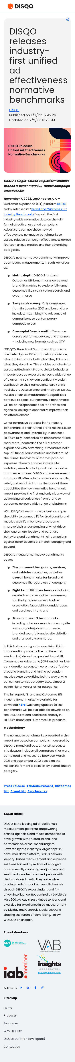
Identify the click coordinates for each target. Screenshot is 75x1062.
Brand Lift (18, 791)
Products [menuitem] (10, 1015)
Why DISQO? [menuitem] (13, 1031)
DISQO (14, 110)
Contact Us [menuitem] (12, 1046)
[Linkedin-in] (20, 987)
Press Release (14, 786)
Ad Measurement (39, 786)
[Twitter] (28, 987)
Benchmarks (37, 791)
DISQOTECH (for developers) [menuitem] (24, 1039)
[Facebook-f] (35, 987)
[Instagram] (42, 987)
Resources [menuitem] (11, 1023)
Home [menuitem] (8, 1008)
